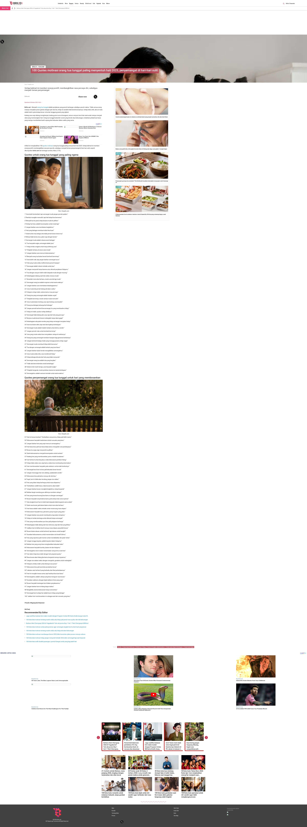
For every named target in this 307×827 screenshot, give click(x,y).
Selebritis (60, 3)
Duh (94, 3)
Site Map (176, 815)
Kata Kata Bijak (189, 647)
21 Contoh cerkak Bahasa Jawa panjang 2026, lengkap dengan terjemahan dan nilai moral (41, 8)
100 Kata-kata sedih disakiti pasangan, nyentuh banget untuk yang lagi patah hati (51, 641)
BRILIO (34, 67)
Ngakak (98, 3)
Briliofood (88, 3)
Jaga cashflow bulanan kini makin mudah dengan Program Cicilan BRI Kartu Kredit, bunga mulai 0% (57, 616)
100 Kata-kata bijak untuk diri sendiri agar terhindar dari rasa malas (139, 795)
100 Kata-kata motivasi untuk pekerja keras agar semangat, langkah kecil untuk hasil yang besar (56, 627)
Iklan (113, 808)
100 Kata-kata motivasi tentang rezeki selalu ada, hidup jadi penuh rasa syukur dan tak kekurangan (57, 619)
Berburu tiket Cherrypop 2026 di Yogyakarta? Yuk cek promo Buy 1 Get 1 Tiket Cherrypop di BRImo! (57, 623)
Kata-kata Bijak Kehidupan (174, 647)
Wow (66, 3)
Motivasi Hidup (141, 647)
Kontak (113, 810)
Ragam (71, 3)
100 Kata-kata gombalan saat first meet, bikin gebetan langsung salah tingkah (165, 795)
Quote (120, 647)
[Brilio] (16, 3)
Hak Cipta (176, 808)
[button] (13, 8)
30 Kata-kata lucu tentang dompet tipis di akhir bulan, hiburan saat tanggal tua (164, 773)
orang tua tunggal (42, 107)
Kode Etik (176, 810)
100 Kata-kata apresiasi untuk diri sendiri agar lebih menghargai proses (192, 795)
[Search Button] (283, 4)
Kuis (103, 3)
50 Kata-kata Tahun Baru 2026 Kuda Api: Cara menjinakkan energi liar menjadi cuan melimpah (192, 773)
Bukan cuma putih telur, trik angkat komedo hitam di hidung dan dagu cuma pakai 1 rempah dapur (141, 149)
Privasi (113, 815)
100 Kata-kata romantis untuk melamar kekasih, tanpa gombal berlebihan (113, 795)
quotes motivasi (48, 146)
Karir (175, 813)
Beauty (82, 3)
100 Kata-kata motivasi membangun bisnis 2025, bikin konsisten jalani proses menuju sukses (55, 634)
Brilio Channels (290, 3)
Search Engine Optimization (156, 647)
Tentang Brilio (115, 813)
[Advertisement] (153, 22)
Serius (77, 3)
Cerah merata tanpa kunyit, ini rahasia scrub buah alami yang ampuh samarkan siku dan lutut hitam (142, 117)
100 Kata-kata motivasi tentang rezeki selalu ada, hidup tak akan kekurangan (50, 630)
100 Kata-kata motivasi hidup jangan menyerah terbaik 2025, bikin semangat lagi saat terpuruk (55, 638)
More (108, 3)
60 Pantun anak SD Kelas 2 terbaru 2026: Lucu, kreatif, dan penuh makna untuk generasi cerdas (139, 773)
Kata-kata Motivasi (129, 647)
